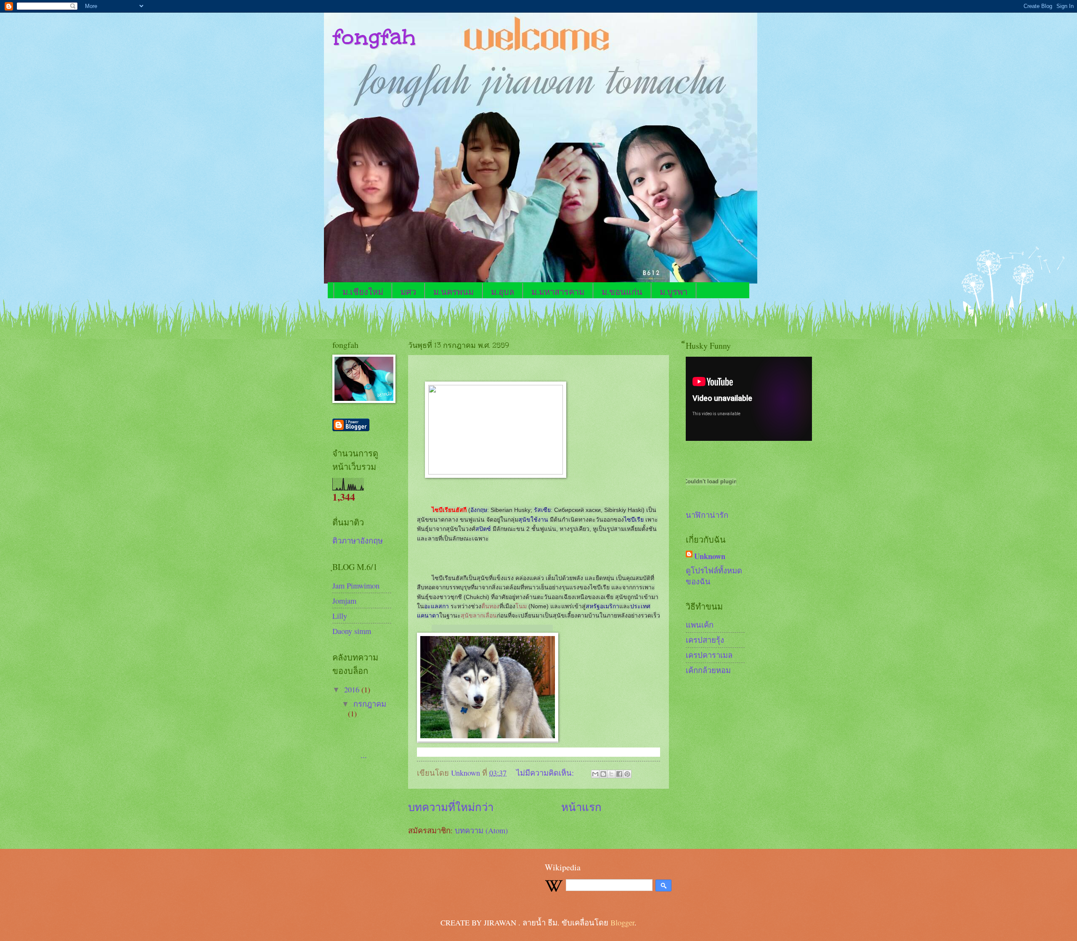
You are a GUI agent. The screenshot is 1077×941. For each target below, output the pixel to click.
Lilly (339, 616)
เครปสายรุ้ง (705, 640)
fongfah (374, 37)
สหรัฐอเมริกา (602, 606)
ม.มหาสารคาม (557, 291)
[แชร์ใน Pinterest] (627, 774)
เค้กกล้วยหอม (708, 670)
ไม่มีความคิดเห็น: (546, 773)
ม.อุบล (502, 291)
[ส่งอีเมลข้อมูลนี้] (595, 774)
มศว (408, 291)
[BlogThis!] (603, 774)
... (371, 741)
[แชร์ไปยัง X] (611, 774)
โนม (521, 606)
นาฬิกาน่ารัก (707, 515)
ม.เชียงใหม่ (362, 291)
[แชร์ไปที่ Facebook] (619, 774)
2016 (352, 689)
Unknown (709, 556)
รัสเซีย (542, 509)
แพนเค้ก (700, 625)
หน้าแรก (581, 807)
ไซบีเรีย (634, 519)
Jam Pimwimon (355, 586)
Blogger (622, 922)
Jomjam (344, 601)
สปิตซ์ (483, 528)
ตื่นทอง (490, 606)
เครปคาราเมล (709, 655)
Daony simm (351, 631)
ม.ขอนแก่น (622, 291)
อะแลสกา (436, 606)
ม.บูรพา (673, 291)
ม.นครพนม (453, 291)
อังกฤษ (478, 509)
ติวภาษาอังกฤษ (357, 540)
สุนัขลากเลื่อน (479, 615)
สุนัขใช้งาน (533, 519)
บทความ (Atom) (481, 830)
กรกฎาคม (369, 704)
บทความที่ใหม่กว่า (450, 807)
